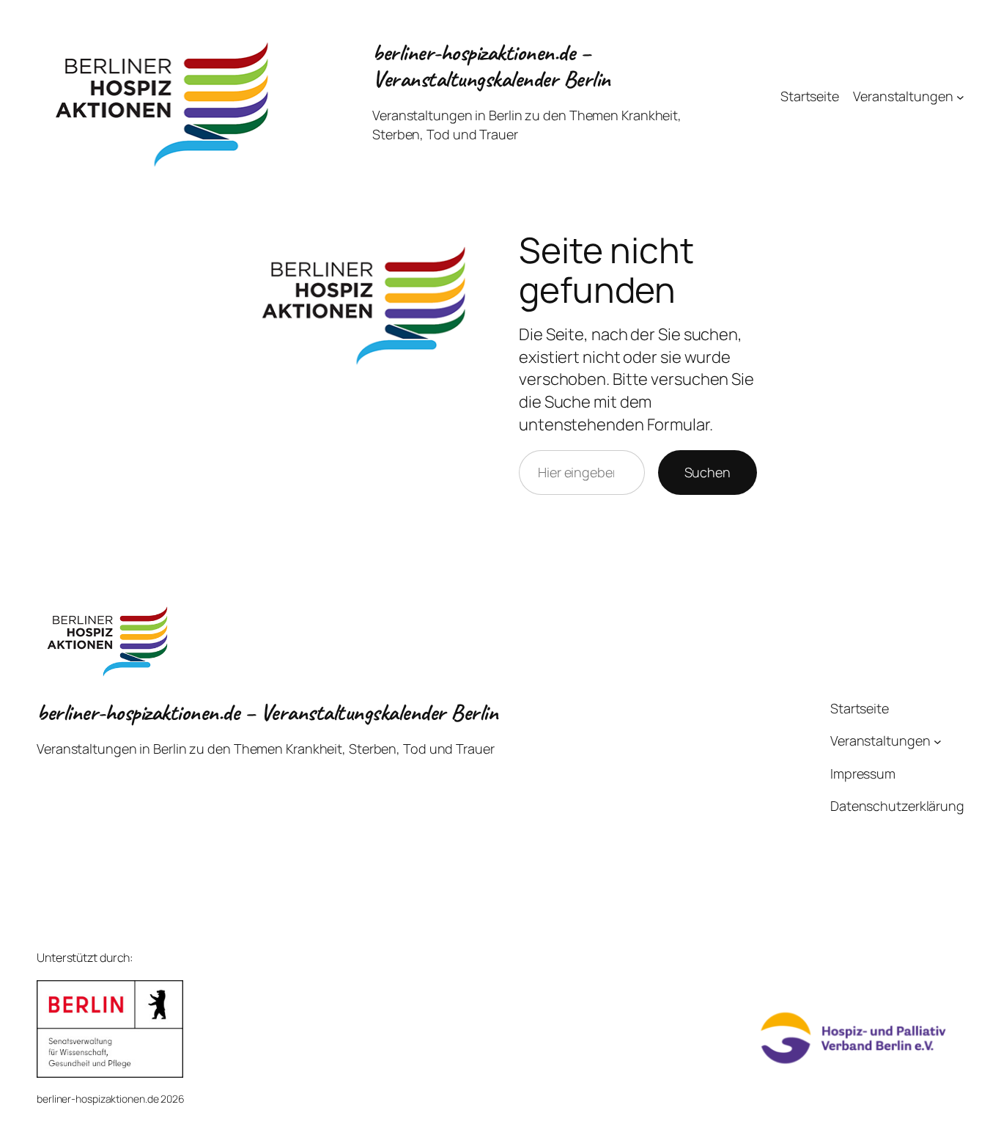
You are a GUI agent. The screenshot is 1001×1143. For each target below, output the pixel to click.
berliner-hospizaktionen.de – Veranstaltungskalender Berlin (491, 65)
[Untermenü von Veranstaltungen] (960, 96)
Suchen (707, 472)
